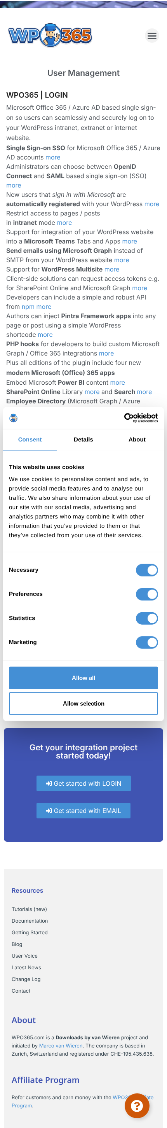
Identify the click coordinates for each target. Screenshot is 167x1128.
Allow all (83, 677)
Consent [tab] (30, 439)
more (53, 157)
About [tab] (137, 439)
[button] (152, 35)
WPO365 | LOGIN (37, 95)
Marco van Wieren (61, 1046)
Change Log (26, 979)
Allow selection (83, 703)
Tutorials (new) (29, 909)
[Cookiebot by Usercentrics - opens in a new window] (124, 418)
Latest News (26, 968)
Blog (17, 944)
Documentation (30, 921)
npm (28, 306)
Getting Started (30, 933)
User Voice (25, 956)
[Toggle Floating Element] (137, 1105)
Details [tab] (83, 439)
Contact (21, 991)
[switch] (147, 594)
